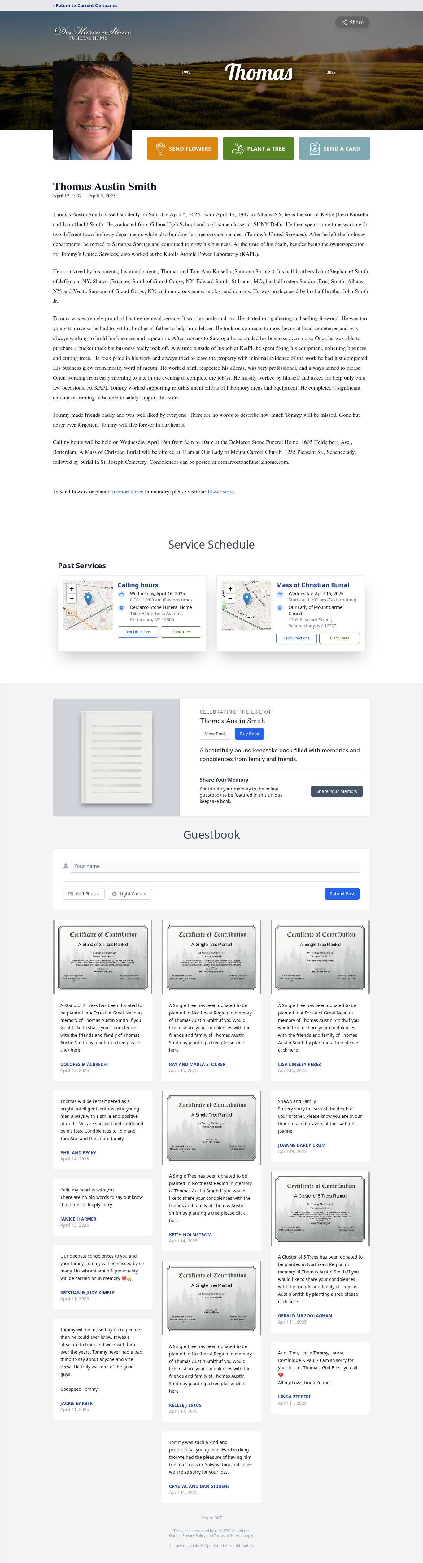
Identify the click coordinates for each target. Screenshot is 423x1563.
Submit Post (342, 894)
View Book (215, 734)
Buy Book (249, 734)
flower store (221, 491)
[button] (88, 599)
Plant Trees (181, 632)
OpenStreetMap (218, 1545)
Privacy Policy (194, 1535)
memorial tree (127, 491)
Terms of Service (228, 1535)
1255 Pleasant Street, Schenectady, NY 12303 (313, 623)
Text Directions (138, 632)
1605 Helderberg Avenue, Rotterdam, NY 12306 (156, 616)
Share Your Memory (336, 791)
